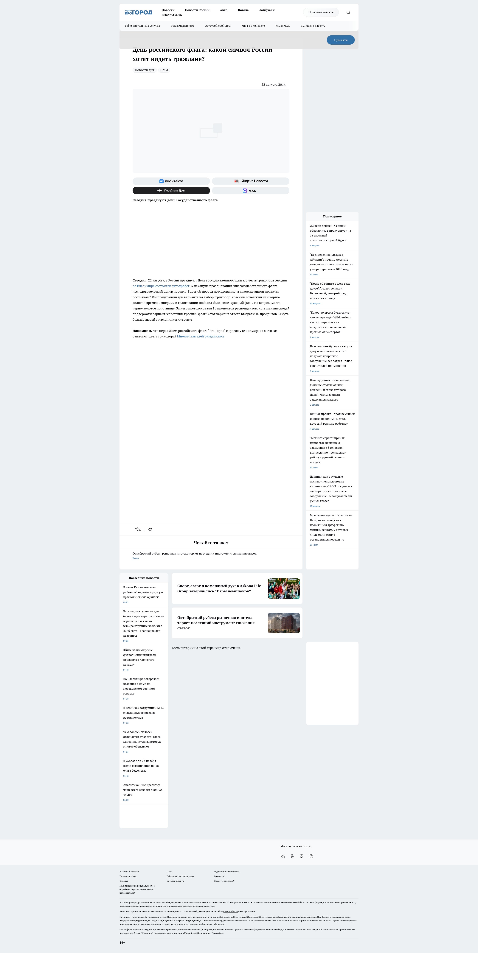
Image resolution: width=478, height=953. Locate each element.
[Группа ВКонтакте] (171, 181)
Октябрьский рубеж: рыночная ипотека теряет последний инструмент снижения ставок (195, 556)
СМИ (164, 70)
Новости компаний (224, 880)
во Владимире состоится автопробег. (161, 286)
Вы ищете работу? (313, 25)
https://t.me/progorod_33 (189, 920)
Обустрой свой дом (218, 25)
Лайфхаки (267, 10)
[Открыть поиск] (348, 12)
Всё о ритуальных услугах (142, 25)
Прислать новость (321, 12)
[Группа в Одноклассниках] (292, 856)
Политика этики (128, 876)
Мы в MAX (283, 25)
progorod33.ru (230, 911)
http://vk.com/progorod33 (133, 920)
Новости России (197, 10)
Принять (340, 40)
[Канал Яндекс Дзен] (171, 190)
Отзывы (124, 880)
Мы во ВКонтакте (253, 25)
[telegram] (151, 529)
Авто (223, 10)
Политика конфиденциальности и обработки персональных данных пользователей (137, 889)
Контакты (219, 876)
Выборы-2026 (172, 15)
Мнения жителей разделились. (201, 336)
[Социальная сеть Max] (250, 190)
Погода (243, 10)
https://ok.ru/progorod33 (161, 920)
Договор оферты (175, 880)
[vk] (138, 529)
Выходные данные (129, 871)
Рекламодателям (182, 25)
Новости (168, 10)
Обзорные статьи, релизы (180, 876)
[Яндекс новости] (250, 181)
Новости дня (145, 70)
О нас (170, 871)
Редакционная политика (226, 871)
